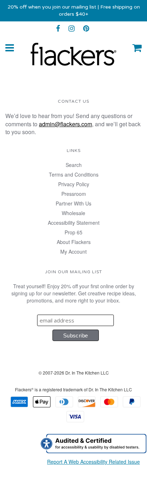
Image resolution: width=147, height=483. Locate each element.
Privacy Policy (73, 184)
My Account (73, 251)
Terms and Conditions (73, 174)
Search (74, 164)
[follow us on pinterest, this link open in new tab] (86, 28)
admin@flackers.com (65, 124)
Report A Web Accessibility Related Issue (93, 461)
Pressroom (73, 193)
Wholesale (73, 213)
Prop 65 (73, 232)
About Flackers (74, 241)
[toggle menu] (9, 48)
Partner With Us (73, 203)
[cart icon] (137, 48)
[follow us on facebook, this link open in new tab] (58, 28)
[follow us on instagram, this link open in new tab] (72, 28)
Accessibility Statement (74, 222)
